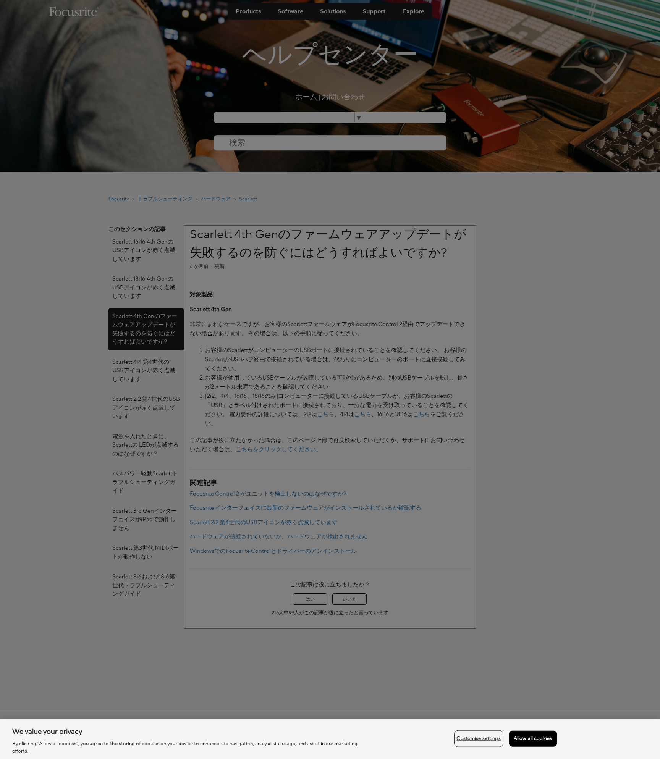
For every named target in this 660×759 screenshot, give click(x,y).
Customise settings (478, 738)
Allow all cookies (533, 738)
